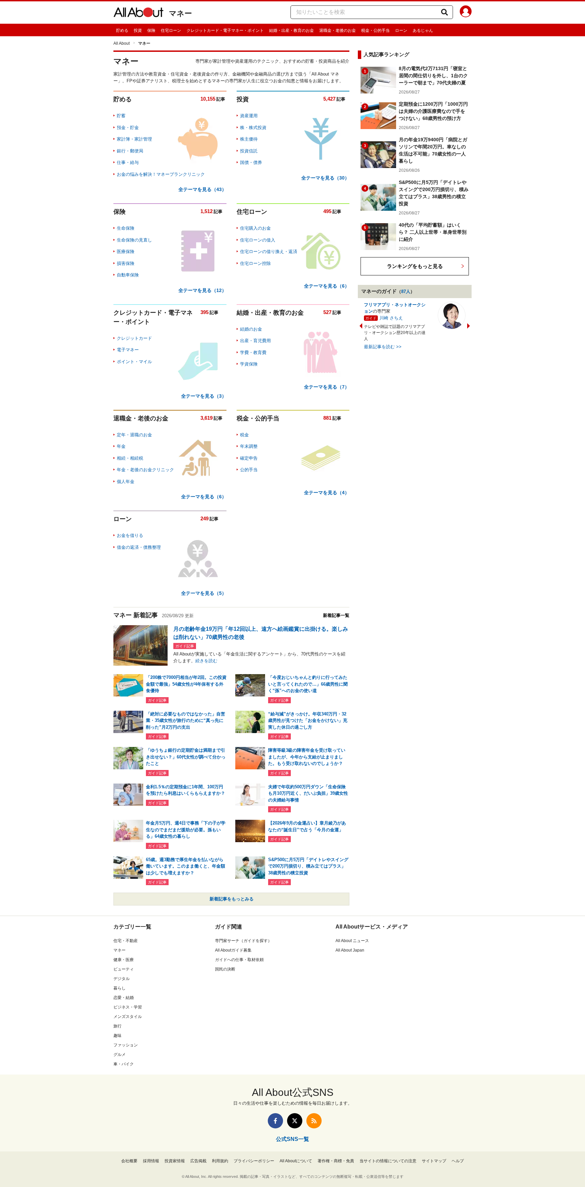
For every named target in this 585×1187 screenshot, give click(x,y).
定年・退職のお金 (134, 434)
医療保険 (125, 251)
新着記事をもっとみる (232, 898)
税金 (244, 434)
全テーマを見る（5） (203, 593)
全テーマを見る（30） (325, 178)
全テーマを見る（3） (203, 396)
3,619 (206, 418)
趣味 (117, 1035)
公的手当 (249, 469)
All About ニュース (352, 940)
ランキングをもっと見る (415, 266)
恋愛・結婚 (123, 997)
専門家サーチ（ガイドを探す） (243, 940)
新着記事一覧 (336, 615)
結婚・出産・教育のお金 (291, 30)
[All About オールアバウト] (138, 13)
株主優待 (249, 139)
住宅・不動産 (125, 940)
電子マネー (128, 349)
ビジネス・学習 (127, 1007)
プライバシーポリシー (254, 1161)
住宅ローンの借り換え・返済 (268, 251)
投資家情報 (175, 1161)
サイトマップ (434, 1161)
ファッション (125, 1045)
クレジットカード (134, 338)
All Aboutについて (296, 1161)
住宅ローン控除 (255, 263)
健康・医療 (123, 959)
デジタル (121, 978)
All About (121, 43)
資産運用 (249, 115)
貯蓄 (121, 115)
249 (204, 518)
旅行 (117, 1026)
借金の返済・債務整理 (139, 547)
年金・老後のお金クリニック (145, 469)
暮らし (119, 988)
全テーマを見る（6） (326, 286)
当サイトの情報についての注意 (388, 1161)
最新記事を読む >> (383, 346)
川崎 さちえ (391, 317)
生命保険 (125, 228)
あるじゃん (423, 30)
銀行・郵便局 (130, 150)
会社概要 (129, 1161)
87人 (405, 291)
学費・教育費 (253, 352)
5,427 (329, 99)
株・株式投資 (253, 127)
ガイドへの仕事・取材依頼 (239, 959)
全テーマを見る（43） (202, 189)
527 (327, 312)
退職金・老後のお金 (337, 30)
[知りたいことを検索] (444, 12)
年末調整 (249, 446)
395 (204, 312)
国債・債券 (251, 162)
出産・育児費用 (255, 340)
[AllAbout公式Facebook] (275, 1120)
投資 (138, 30)
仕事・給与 (128, 162)
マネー (180, 13)
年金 (121, 446)
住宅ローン (171, 30)
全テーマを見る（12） (202, 290)
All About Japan (349, 950)
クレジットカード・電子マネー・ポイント (225, 30)
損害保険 (125, 263)
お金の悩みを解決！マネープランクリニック (161, 174)
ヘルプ (458, 1161)
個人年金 (125, 481)
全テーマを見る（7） (326, 387)
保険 (151, 30)
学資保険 (249, 364)
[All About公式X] (294, 1120)
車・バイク (123, 1064)
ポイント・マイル (134, 361)
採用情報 (151, 1161)
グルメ (119, 1054)
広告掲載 (198, 1161)
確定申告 (249, 458)
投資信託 (249, 150)
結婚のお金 (251, 329)
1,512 (206, 211)
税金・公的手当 (375, 30)
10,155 (207, 99)
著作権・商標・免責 (336, 1161)
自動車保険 (128, 274)
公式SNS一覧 (292, 1139)
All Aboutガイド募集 (233, 950)
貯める (122, 30)
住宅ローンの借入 (257, 240)
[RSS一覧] (314, 1120)
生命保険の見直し (134, 240)
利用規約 (220, 1161)
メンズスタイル (127, 1016)
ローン (401, 30)
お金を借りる (130, 535)
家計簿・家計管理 (134, 139)
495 (327, 211)
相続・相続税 (130, 458)
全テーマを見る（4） (326, 492)
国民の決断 (225, 969)
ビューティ (123, 969)
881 (327, 418)
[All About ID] (466, 12)
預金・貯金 (128, 127)
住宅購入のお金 (255, 228)
